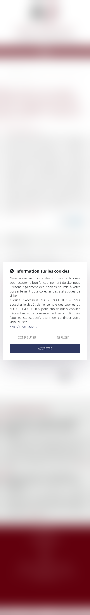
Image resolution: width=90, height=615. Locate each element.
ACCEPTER (45, 349)
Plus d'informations (23, 326)
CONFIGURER (27, 337)
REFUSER (63, 337)
